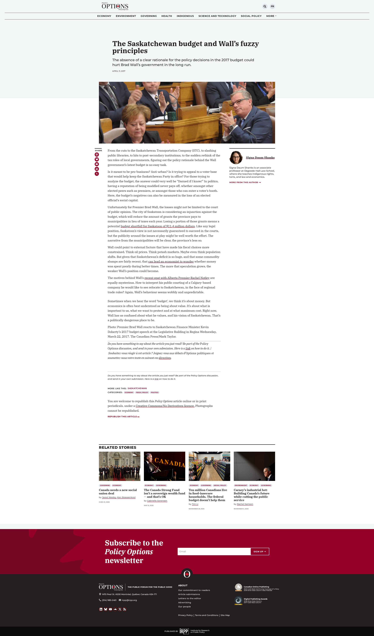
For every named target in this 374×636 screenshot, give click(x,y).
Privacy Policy (185, 615)
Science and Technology (217, 16)
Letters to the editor (189, 598)
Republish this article (122, 416)
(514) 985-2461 (109, 600)
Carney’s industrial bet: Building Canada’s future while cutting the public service (251, 495)
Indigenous (185, 16)
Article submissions (189, 594)
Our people (184, 606)
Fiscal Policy (142, 392)
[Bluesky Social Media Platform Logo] (106, 609)
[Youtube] (110, 609)
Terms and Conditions (206, 615)
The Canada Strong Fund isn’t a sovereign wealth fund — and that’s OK (164, 493)
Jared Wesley (109, 497)
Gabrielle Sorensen (157, 500)
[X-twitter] (97, 174)
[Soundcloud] (115, 609)
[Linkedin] (97, 154)
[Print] (97, 169)
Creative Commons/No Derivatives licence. (165, 406)
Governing (149, 16)
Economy (104, 16)
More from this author (243, 182)
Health (166, 16)
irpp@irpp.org (129, 600)
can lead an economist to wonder (171, 261)
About (182, 585)
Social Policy (251, 16)
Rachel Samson (245, 504)
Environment (126, 16)
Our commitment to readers (194, 590)
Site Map (225, 615)
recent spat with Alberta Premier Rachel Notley (176, 278)
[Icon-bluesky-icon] (97, 159)
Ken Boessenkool (126, 497)
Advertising (184, 602)
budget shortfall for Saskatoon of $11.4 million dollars (158, 226)
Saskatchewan (137, 388)
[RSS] (125, 609)
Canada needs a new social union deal (118, 491)
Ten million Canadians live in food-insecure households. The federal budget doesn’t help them (208, 495)
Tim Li (195, 504)
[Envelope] (97, 164)
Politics (154, 392)
